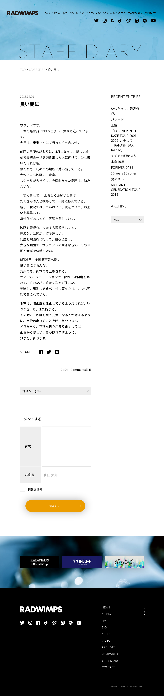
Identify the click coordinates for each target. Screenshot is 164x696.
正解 (114, 125)
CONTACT (108, 667)
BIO (104, 627)
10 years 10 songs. (124, 173)
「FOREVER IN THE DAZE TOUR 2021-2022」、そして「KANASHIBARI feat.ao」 (125, 140)
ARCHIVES (108, 647)
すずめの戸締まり (124, 155)
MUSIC (106, 634)
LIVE (104, 621)
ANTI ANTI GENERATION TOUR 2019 (126, 189)
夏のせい (117, 178)
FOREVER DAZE (122, 167)
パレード (117, 119)
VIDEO (106, 640)
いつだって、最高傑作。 (125, 111)
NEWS (106, 607)
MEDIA (106, 614)
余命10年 (117, 161)
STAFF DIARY (110, 660)
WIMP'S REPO (110, 654)
